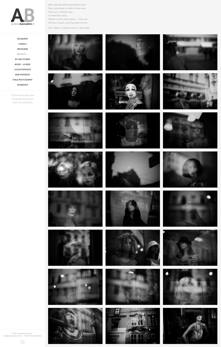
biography (22, 39)
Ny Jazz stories (22, 59)
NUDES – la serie (22, 64)
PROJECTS (21, 54)
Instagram (22, 49)
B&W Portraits (22, 75)
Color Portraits (22, 70)
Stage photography (22, 80)
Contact (22, 44)
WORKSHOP (22, 85)
